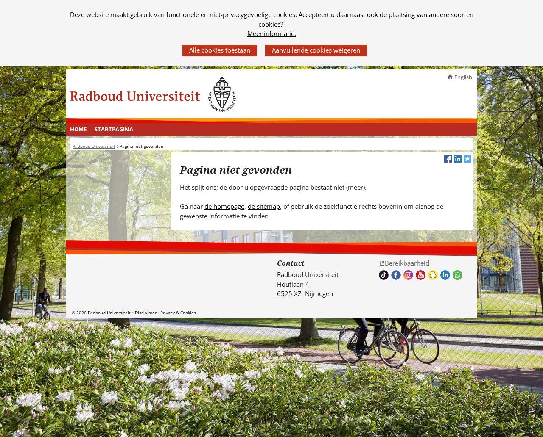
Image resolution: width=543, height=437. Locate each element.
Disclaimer (146, 312)
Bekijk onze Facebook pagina (396, 275)
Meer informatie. (271, 33)
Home (78, 129)
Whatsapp (457, 275)
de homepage (224, 206)
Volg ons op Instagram (408, 275)
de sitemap (264, 206)
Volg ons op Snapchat (433, 275)
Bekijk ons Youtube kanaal (420, 275)
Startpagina (114, 129)
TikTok (384, 275)
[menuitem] (78, 129)
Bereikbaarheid (407, 263)
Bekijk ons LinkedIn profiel (445, 275)
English (463, 77)
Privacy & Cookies (178, 312)
